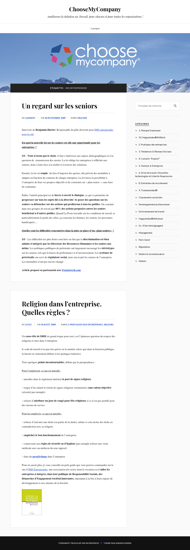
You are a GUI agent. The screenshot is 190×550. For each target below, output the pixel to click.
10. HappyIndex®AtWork (152, 137)
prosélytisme (40, 456)
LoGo (28, 324)
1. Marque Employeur (150, 130)
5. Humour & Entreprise (151, 165)
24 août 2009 (48, 324)
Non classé (144, 239)
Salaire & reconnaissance (151, 253)
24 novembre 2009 (55, 118)
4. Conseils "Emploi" (149, 158)
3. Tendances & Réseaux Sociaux (155, 151)
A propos (95, 28)
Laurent (30, 118)
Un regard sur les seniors (59, 105)
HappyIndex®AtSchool (151, 218)
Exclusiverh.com (71, 270)
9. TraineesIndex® (148, 190)
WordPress (92, 543)
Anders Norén (123, 543)
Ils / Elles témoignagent (151, 225)
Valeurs (82, 118)
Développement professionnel (154, 204)
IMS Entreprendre (38, 469)
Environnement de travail (151, 211)
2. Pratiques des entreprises (85, 324)
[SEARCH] (175, 105)
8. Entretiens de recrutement (153, 183)
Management (145, 232)
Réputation (144, 246)
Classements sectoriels (150, 197)
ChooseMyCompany (95, 9)
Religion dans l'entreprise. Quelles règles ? (62, 308)
